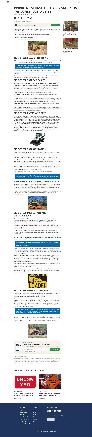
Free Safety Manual (24, 419)
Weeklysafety (17, 14)
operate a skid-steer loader (44, 60)
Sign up (51, 419)
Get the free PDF (55, 25)
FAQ (34, 421)
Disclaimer (35, 417)
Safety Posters (23, 412)
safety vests (44, 77)
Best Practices (18, 391)
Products (72, 2)
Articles (65, 2)
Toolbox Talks (23, 421)
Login (78, 2)
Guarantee (35, 410)
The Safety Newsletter (25, 423)
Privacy (34, 412)
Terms (34, 414)
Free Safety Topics (24, 417)
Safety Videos (23, 414)
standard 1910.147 (51, 317)
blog (21, 2)
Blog (24, 14)
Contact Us (35, 419)
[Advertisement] (70, 93)
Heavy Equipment (31, 14)
